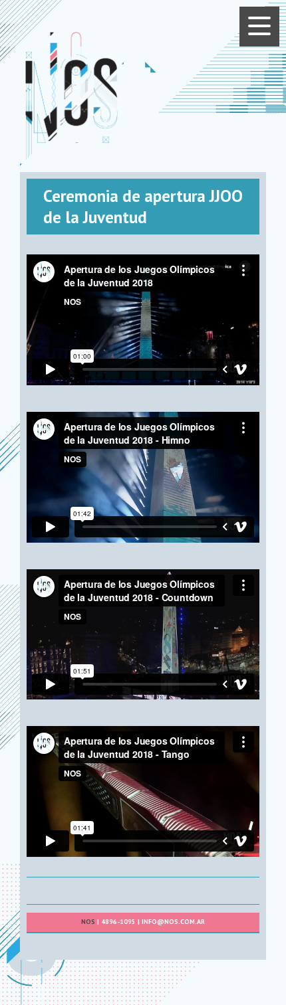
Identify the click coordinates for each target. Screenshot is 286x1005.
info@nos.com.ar (173, 921)
